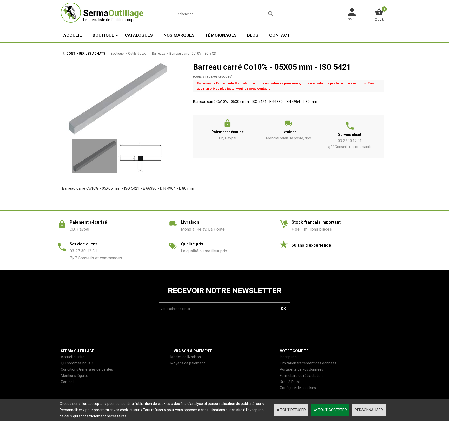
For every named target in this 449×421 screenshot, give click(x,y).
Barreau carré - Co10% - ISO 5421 (193, 53)
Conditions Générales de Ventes (87, 369)
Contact (279, 35)
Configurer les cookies (298, 388)
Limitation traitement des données (308, 363)
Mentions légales (75, 375)
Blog (253, 35)
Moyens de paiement (187, 363)
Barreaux (158, 53)
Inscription (288, 357)
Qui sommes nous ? (77, 363)
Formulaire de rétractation (301, 375)
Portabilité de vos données (301, 369)
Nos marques (179, 35)
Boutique (103, 35)
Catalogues (139, 35)
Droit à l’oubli (290, 382)
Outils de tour (138, 53)
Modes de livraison (185, 357)
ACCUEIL (72, 35)
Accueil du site (72, 357)
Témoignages (221, 35)
